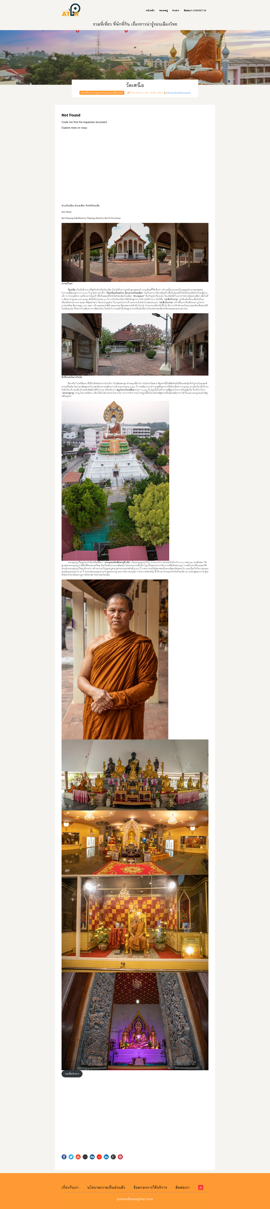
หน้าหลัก (150, 10)
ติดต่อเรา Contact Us (195, 10)
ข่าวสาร (175, 10)
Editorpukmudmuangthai (178, 92)
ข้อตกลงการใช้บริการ (150, 1187)
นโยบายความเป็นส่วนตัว (106, 1187)
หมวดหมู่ (163, 10)
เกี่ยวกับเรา (70, 1187)
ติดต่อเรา (182, 1187)
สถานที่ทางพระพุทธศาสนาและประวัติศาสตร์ (102, 92)
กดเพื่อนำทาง (72, 1073)
